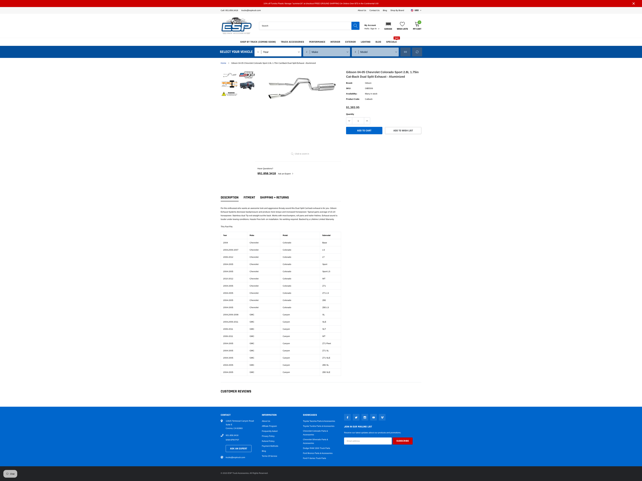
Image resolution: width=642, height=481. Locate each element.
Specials (391, 42)
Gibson (368, 83)
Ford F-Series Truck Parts (314, 458)
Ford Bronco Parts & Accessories (318, 453)
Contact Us (374, 10)
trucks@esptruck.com (235, 457)
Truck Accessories (292, 42)
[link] (229, 75)
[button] (388, 25)
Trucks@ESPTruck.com (251, 10)
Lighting (365, 42)
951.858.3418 (266, 173)
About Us (362, 10)
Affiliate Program (269, 426)
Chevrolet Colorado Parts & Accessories (315, 433)
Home (223, 63)
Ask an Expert (284, 174)
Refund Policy (268, 441)
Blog (385, 10)
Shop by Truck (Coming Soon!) (258, 42)
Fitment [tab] (249, 197)
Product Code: (353, 99)
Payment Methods (270, 446)
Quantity (350, 114)
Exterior (350, 42)
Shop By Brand (397, 10)
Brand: (349, 83)
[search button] (355, 26)
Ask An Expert (238, 448)
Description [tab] (230, 197)
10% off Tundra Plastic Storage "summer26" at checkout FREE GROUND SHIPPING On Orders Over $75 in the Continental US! (321, 3)
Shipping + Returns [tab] (274, 197)
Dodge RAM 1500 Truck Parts (316, 448)
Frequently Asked (270, 431)
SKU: (348, 88)
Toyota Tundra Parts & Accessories (318, 426)
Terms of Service (269, 456)
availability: (351, 94)
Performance (317, 42)
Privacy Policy (268, 436)
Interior (335, 42)
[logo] (236, 26)
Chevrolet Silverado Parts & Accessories (315, 441)
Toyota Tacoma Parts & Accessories (319, 421)
